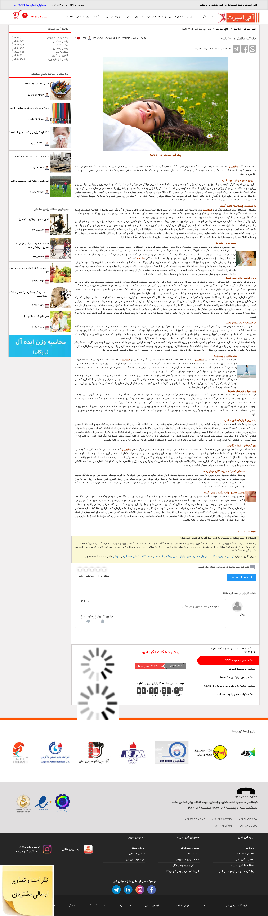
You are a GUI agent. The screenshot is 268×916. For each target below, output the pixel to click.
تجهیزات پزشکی (114, 16)
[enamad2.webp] (43, 803)
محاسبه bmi (77, 5)
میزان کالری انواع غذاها (36, 83)
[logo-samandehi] (23, 803)
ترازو (147, 16)
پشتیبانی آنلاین (70, 849)
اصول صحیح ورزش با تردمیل (33, 219)
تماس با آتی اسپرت (243, 859)
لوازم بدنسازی (159, 16)
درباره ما (250, 848)
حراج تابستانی (59, 5)
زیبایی (129, 16)
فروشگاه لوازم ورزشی (236, 905)
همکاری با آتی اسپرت (242, 865)
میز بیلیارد (185, 556)
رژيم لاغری (62, 45)
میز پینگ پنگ (169, 556)
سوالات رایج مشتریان (188, 859)
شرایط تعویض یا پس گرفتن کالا (182, 871)
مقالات (69, 16)
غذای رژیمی (61, 52)
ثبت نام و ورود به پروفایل (185, 865)
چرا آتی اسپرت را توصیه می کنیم (236, 871)
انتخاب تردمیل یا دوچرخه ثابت (32, 156)
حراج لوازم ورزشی (135, 859)
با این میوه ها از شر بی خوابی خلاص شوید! (29, 269)
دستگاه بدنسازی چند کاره (136, 556)
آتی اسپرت (250, 29)
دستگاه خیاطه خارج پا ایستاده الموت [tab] (235, 694)
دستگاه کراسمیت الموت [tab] (242, 669)
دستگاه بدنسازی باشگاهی (89, 16)
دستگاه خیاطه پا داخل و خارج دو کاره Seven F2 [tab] (229, 686)
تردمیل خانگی (209, 16)
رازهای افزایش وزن (58, 59)
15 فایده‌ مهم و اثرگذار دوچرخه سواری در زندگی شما (32, 245)
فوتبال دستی (200, 556)
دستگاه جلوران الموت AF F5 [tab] (240, 660)
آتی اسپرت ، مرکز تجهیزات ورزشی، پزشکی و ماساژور (228, 5)
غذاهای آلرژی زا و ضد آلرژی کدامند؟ (29, 132)
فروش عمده (138, 848)
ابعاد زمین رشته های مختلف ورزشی (29, 181)
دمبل (155, 556)
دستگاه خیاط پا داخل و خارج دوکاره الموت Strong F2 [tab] (232, 650)
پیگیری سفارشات (190, 848)
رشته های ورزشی (178, 16)
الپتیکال (194, 16)
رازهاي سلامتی (222, 29)
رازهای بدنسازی (60, 48)
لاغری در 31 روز (60, 55)
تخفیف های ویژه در (29, 847)
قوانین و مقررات (245, 853)
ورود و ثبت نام (39, 16)
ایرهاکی (116, 556)
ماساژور (139, 16)
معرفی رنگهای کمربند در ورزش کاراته (29, 108)
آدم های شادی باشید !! (36, 316)
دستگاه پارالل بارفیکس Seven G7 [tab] (237, 677)
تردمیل (230, 556)
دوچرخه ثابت (217, 556)
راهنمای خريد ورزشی (57, 37)
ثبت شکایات (193, 853)
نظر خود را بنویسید (242, 577)
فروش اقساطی (137, 853)
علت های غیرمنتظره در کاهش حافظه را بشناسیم (29, 294)
